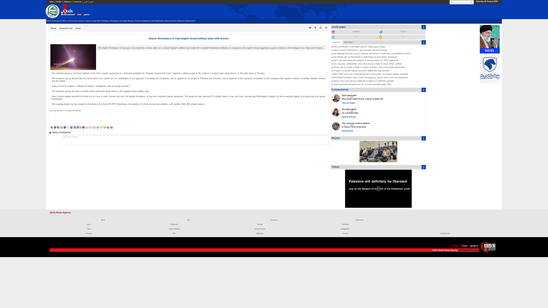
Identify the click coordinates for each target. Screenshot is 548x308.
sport (88, 224)
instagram (356, 31)
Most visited (348, 42)
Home (49, 21)
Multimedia (159, 21)
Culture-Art (65, 21)
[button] (326, 27)
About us (67, 2)
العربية (91, 2)
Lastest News (336, 42)
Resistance (115, 21)
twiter (356, 37)
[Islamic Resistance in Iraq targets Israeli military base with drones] (73, 57)
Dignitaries (146, 21)
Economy (56, 21)
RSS (403, 37)
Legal (94, 21)
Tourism (138, 21)
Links (51, 2)
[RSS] (315, 27)
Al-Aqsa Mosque (127, 21)
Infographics (345, 229)
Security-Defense (77, 21)
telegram (403, 31)
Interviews (345, 224)
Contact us (77, 2)
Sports (88, 21)
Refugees (106, 21)
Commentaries (445, 233)
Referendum (190, 21)
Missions (181, 21)
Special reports (171, 21)
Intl (153, 21)
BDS (99, 21)
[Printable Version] (310, 27)
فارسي (85, 2)
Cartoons (345, 233)
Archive (59, 2)
